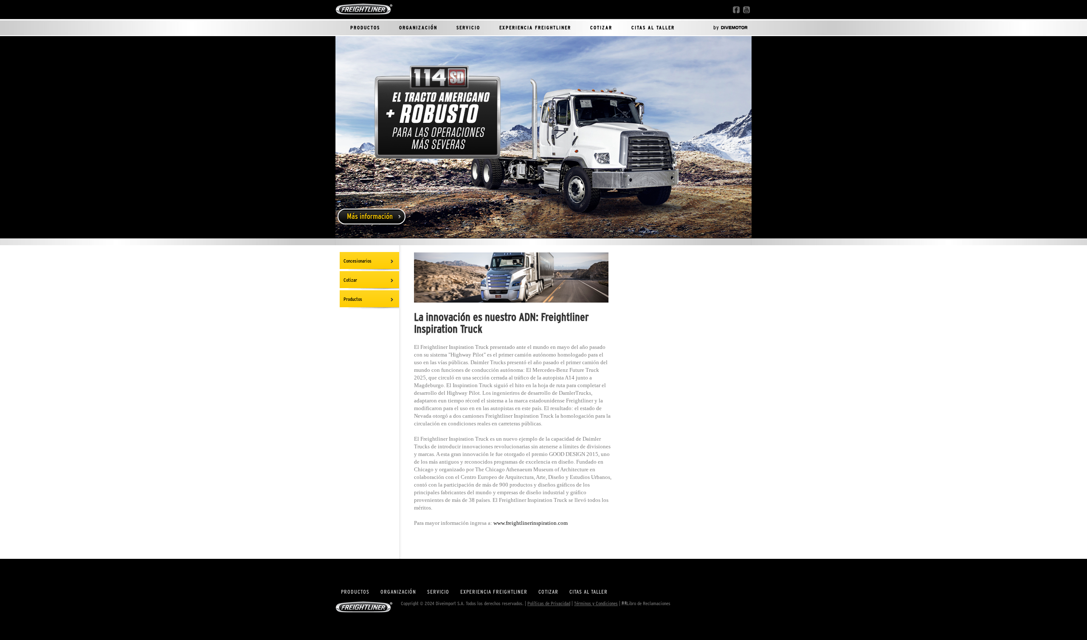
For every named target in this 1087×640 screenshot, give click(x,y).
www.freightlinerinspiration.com (530, 523)
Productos (365, 27)
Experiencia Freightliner (535, 27)
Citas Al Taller (653, 27)
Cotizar (601, 27)
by (717, 27)
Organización (418, 27)
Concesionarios (358, 261)
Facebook (736, 9)
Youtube (746, 9)
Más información (370, 216)
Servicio (468, 27)
